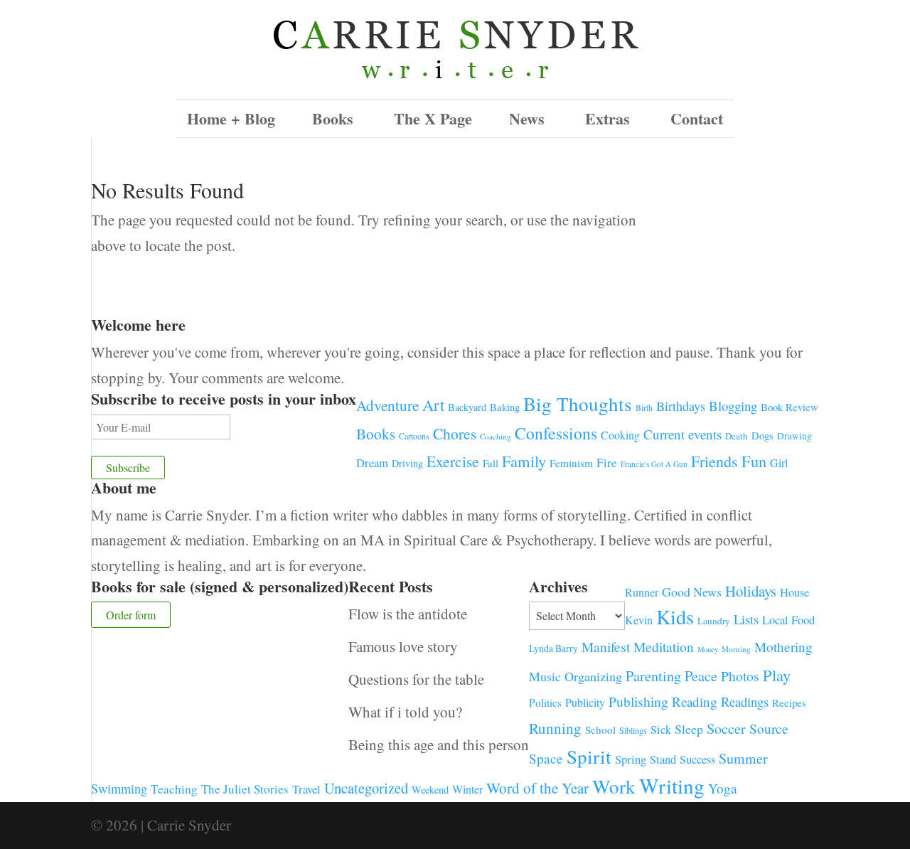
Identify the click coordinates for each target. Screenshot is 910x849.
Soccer (726, 728)
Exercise (453, 461)
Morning (736, 649)
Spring (630, 759)
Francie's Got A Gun (654, 464)
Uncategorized (366, 788)
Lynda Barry (553, 648)
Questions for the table (416, 679)
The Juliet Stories (245, 789)
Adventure (387, 405)
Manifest (606, 646)
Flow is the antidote (407, 614)
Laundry (713, 620)
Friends (714, 461)
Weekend (430, 789)
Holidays (750, 591)
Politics (545, 702)
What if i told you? (405, 712)
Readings (745, 701)
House (794, 592)
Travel (306, 789)
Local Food (788, 620)
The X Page (433, 118)
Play (777, 674)
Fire (606, 462)
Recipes (789, 702)
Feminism (571, 463)
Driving (407, 463)
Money (707, 649)
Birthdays (680, 406)
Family (524, 460)
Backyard (467, 407)
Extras (607, 118)
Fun (754, 460)
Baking (505, 407)
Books (375, 434)
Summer (743, 758)
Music (545, 676)
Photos (740, 675)
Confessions (556, 433)
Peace (701, 675)
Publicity (585, 702)
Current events (682, 434)
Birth (644, 407)
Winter (467, 789)
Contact (696, 118)
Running (555, 728)
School (600, 729)
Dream (372, 462)
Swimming (119, 788)
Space (546, 758)
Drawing (794, 435)
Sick (661, 729)
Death (736, 435)
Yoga (722, 788)
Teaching (174, 789)
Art (433, 404)
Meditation (663, 646)
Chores (454, 433)
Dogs (762, 435)
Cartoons (414, 436)
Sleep (689, 728)
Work (614, 786)
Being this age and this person (438, 744)
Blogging (733, 406)
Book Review (789, 407)
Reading (694, 701)
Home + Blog (231, 118)
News (527, 118)
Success (697, 759)
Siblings (633, 730)
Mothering (783, 647)
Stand (663, 759)
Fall (490, 463)
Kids (675, 616)
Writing (672, 785)
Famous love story (403, 646)
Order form (131, 614)
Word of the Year (537, 788)
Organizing (593, 676)
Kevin (639, 619)
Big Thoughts (577, 403)
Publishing (638, 701)
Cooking (620, 434)
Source (768, 728)
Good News (692, 591)
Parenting (653, 675)
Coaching (495, 436)
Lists (746, 619)
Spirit (589, 756)
